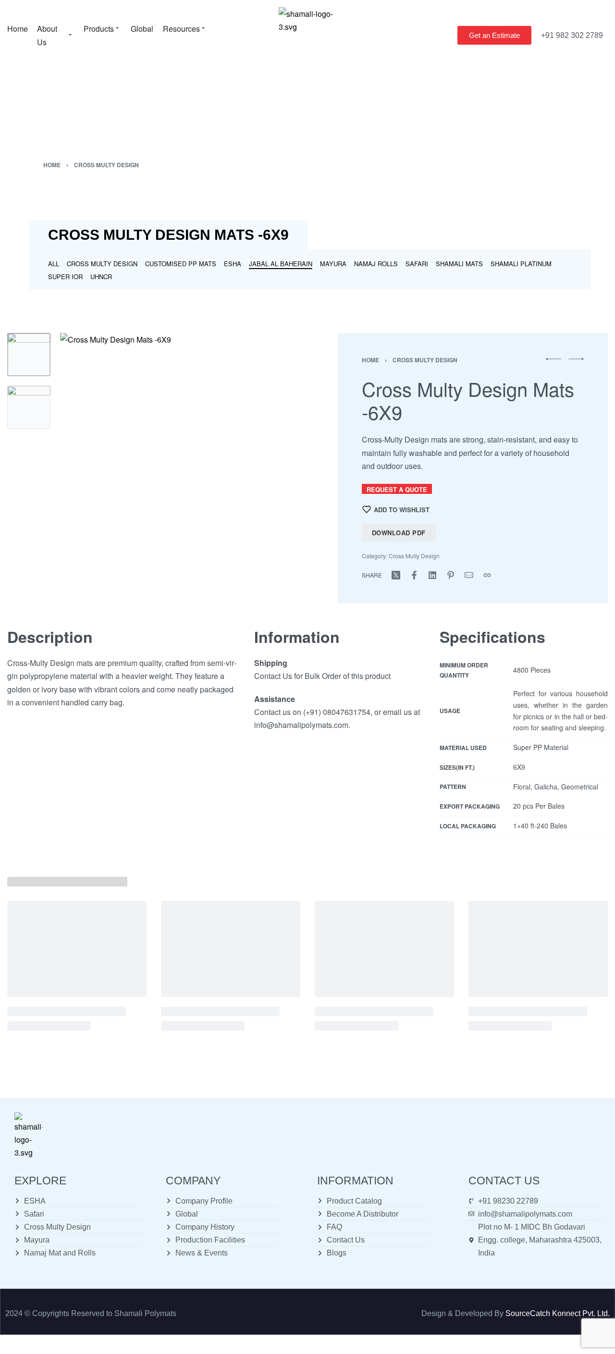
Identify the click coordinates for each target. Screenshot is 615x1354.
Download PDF (399, 532)
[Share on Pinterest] (450, 575)
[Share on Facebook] (414, 575)
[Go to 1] (28, 354)
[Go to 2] (28, 407)
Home (52, 164)
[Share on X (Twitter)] (396, 575)
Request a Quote (397, 489)
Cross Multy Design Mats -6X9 (168, 235)
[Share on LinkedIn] (432, 575)
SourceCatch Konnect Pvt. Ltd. (557, 1313)
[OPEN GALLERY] (177, 450)
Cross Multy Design (106, 164)
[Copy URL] (487, 575)
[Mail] (469, 575)
